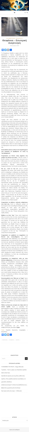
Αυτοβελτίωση (10, 38)
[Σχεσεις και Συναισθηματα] (14, 5)
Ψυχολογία (19, 38)
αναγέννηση (4, 339)
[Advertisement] (14, 404)
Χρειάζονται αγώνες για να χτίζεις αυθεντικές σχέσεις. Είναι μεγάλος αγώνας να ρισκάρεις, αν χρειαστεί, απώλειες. (13, 379)
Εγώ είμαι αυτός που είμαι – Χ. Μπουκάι (11, 391)
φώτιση (17, 339)
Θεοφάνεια (11, 339)
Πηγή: (2, 330)
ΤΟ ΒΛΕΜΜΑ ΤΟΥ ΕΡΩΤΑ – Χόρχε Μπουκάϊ (12, 366)
